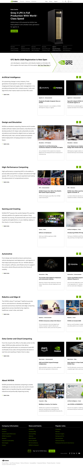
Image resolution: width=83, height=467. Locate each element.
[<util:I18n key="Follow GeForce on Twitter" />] (76, 453)
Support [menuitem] (56, 1)
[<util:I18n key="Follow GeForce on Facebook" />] (69, 453)
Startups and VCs (59, 436)
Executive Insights (59, 433)
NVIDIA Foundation (6, 436)
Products (22, 1)
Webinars (31, 436)
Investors (4, 431)
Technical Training (59, 440)
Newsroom (31, 429)
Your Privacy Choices (14, 463)
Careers (4, 445)
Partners (57, 431)
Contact (58, 463)
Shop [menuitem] (46, 1)
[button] (65, 1)
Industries (33, 1)
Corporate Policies (41, 463)
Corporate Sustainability (8, 440)
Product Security (51, 463)
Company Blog (32, 431)
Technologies (5, 442)
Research (4, 438)
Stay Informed (32, 438)
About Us (4, 429)
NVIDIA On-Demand (34, 445)
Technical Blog (32, 433)
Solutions (28, 1)
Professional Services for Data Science (64, 442)
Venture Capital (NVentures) (9, 433)
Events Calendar (33, 440)
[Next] (80, 77)
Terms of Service (25, 463)
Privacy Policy (5, 463)
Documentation (59, 438)
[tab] (15, 48)
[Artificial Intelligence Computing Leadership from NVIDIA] (14, 1)
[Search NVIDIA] (63, 1)
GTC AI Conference (33, 442)
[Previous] (77, 77)
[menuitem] (22, 1)
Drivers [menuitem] (50, 1)
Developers (58, 429)
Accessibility (33, 463)
